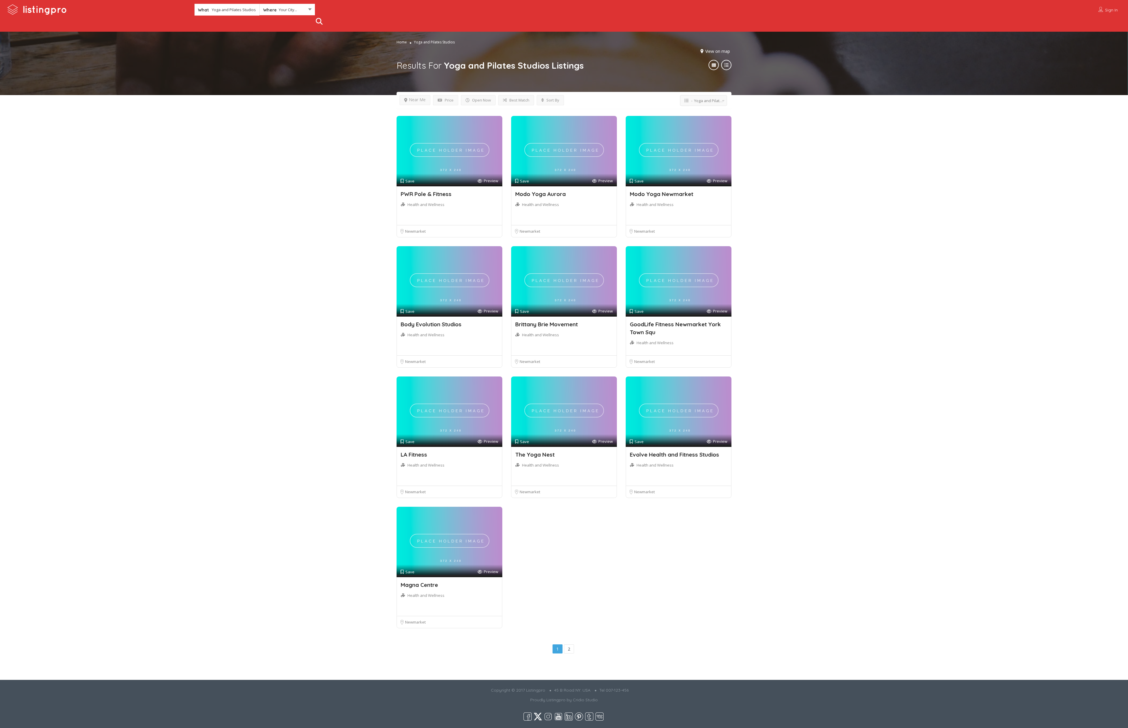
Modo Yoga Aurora (540, 193)
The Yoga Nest (535, 454)
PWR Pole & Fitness (426, 193)
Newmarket (415, 231)
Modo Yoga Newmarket (661, 193)
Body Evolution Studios (431, 324)
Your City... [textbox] (288, 9)
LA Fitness (414, 454)
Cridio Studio (585, 699)
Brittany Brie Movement (546, 324)
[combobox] (287, 11)
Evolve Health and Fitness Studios (674, 454)
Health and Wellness (425, 204)
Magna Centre (419, 584)
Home (402, 42)
